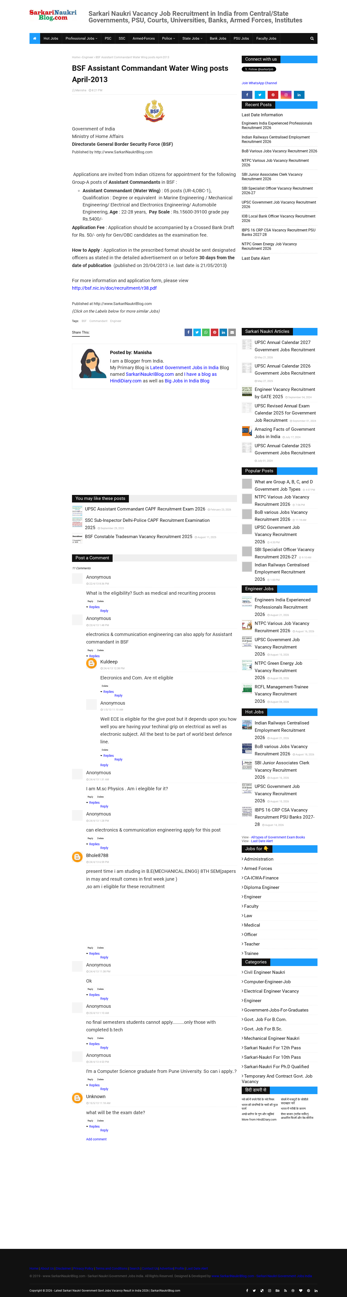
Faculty (251, 906)
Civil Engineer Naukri (264, 972)
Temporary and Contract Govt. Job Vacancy (277, 1078)
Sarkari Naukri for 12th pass (272, 1047)
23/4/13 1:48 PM (99, 625)
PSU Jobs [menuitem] (241, 38)
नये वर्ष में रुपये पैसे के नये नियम (258, 1099)
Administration (258, 859)
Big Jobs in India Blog (187, 381)
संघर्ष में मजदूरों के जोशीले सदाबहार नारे (294, 1101)
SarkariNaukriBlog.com (150, 374)
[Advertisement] (49, 129)
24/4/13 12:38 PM (114, 668)
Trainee (251, 953)
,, (72, 543)
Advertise (166, 1268)
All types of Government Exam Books (278, 837)
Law (248, 915)
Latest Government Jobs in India (184, 367)
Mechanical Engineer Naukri (272, 1038)
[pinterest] (273, 95)
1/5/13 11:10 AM (113, 709)
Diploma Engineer (261, 887)
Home (76, 57)
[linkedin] (299, 95)
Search (135, 1268)
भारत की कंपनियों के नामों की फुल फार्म (260, 1106)
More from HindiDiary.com (259, 1119)
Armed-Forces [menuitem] (144, 38)
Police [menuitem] (167, 38)
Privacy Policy (83, 1268)
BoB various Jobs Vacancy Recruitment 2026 (279, 151)
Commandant (98, 321)
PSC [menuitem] (108, 38)
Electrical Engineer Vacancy (271, 991)
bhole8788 (97, 855)
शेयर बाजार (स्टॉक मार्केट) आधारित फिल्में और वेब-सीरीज (297, 1116)
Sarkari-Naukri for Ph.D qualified (276, 1066)
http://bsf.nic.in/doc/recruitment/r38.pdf (114, 288)
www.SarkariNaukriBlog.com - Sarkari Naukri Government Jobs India (262, 1276)
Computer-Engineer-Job (267, 981)
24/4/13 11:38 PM (99, 971)
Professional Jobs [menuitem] (80, 38)
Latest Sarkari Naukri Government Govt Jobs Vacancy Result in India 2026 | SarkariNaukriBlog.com (117, 1290)
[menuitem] (35, 38)
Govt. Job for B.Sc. (263, 1029)
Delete (100, 601)
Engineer (87, 57)
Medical (252, 925)
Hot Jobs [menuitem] (51, 38)
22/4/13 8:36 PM (99, 583)
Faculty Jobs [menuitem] (266, 38)
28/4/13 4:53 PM (99, 1061)
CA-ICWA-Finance (261, 878)
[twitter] (260, 95)
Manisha (80, 90)
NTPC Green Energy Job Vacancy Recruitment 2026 (269, 246)
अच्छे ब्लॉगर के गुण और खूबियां (258, 1114)
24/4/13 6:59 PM (99, 862)
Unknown (96, 1096)
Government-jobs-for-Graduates (276, 1010)
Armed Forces (258, 868)
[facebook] (247, 95)
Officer (250, 934)
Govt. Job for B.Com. (265, 1019)
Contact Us (150, 1268)
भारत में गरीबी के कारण (293, 1108)
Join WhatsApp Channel (259, 83)
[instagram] (286, 95)
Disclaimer (63, 1268)
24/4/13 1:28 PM (99, 820)
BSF (84, 321)
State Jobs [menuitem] (190, 38)
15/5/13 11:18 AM (99, 1103)
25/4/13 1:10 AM (99, 1013)
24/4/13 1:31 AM (99, 779)
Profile (179, 1268)
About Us (47, 1268)
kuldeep (109, 662)
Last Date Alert (262, 841)
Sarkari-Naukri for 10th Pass (272, 1057)
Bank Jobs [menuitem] (218, 38)
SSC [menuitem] (122, 38)
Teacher (252, 944)
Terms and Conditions (111, 1268)
